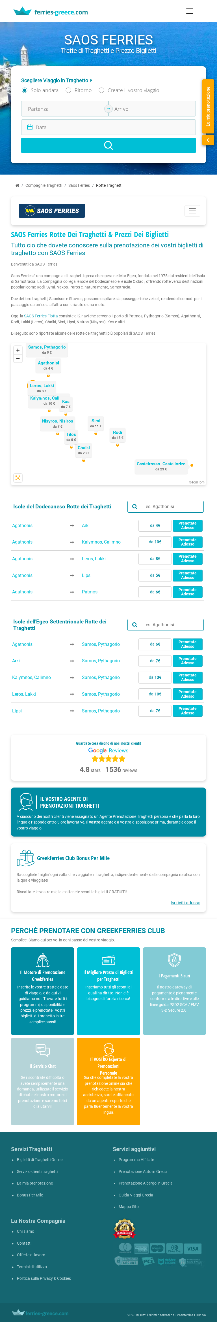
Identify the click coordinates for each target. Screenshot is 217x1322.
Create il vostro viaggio (133, 90)
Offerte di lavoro (31, 1255)
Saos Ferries (79, 185)
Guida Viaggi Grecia (136, 1195)
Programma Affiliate (136, 1159)
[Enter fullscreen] (18, 478)
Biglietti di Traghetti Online (39, 1159)
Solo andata (45, 90)
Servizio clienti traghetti (37, 1171)
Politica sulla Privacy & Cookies (44, 1278)
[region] (108, 414)
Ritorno (83, 90)
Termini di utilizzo (32, 1266)
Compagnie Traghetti (43, 185)
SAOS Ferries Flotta (41, 316)
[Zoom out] (18, 358)
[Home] (17, 185)
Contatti (24, 1243)
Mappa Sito (129, 1206)
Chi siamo (25, 1231)
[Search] (108, 145)
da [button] (155, 525)
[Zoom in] (18, 350)
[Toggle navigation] (189, 11)
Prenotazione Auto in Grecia (143, 1171)
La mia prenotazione (35, 1183)
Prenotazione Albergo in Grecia (146, 1183)
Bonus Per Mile (30, 1195)
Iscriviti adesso (185, 902)
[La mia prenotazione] (208, 140)
